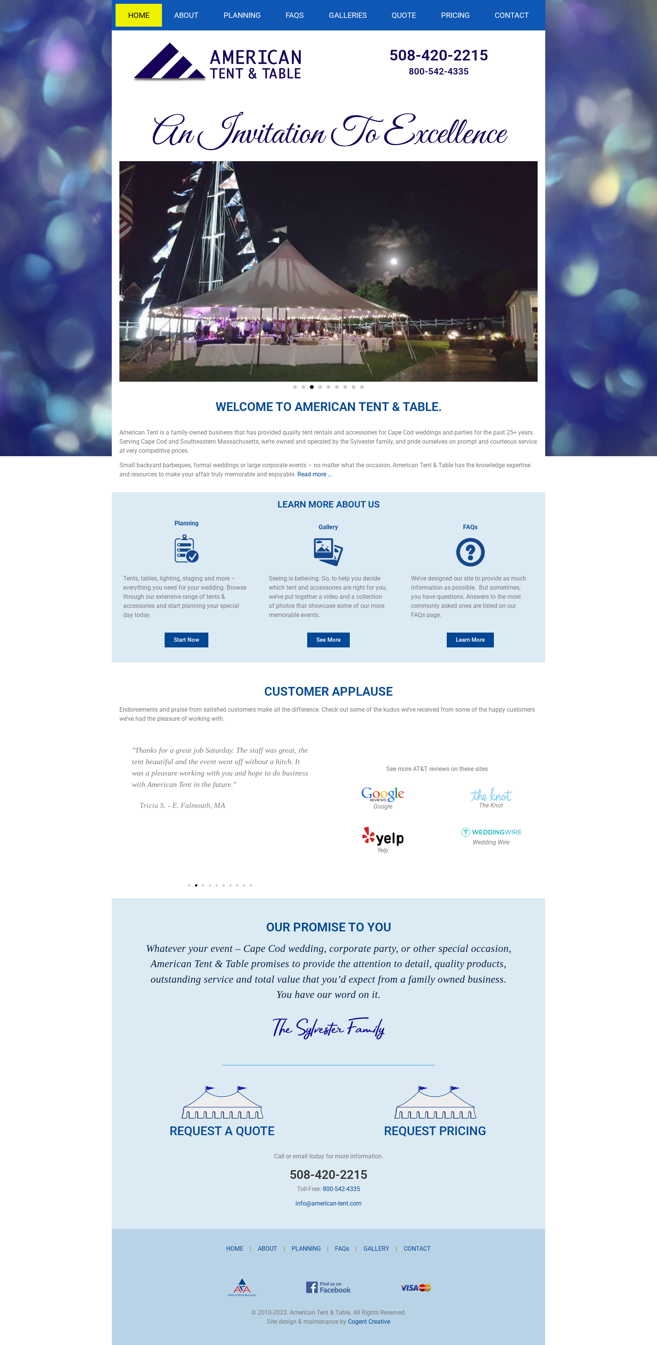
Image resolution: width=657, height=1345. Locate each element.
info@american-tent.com (328, 1203)
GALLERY (376, 1248)
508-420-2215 (438, 55)
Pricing (455, 15)
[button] (295, 387)
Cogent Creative (369, 1321)
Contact (512, 15)
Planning (242, 15)
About (186, 15)
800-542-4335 (439, 71)
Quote (404, 15)
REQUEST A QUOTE (222, 1131)
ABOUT (267, 1248)
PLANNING (306, 1248)
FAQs (295, 15)
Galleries (348, 15)
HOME (234, 1248)
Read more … (314, 474)
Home (138, 15)
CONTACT (417, 1248)
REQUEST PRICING (435, 1131)
